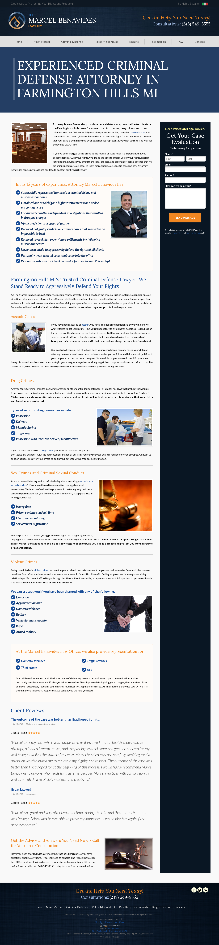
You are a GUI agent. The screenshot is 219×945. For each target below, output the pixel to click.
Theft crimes (29, 668)
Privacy (180, 907)
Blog (155, 907)
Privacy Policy (176, 233)
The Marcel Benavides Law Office (109, 922)
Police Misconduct (106, 41)
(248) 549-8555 (196, 24)
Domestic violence (33, 661)
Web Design (105, 937)
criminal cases (137, 132)
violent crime (41, 570)
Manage (115, 937)
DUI (89, 670)
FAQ (180, 41)
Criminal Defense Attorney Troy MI (118, 934)
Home (18, 41)
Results (134, 41)
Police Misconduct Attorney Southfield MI (84, 934)
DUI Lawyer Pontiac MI (143, 934)
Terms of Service (193, 233)
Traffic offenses (97, 661)
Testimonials (158, 41)
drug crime (47, 450)
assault (85, 324)
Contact (199, 41)
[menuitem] (18, 41)
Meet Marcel (41, 41)
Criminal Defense (72, 41)
